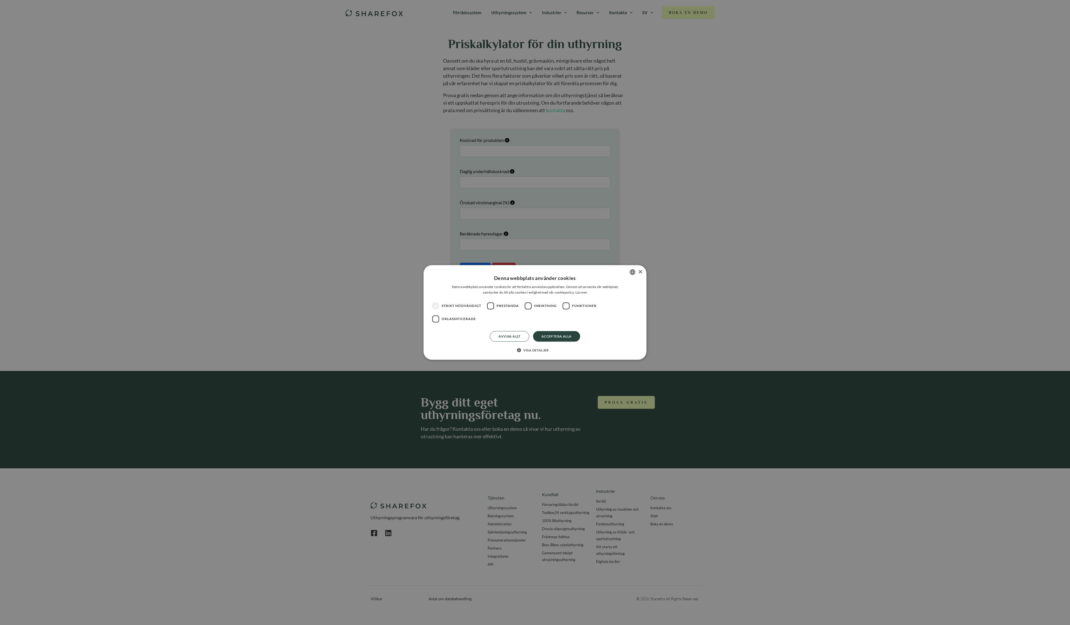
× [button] (640, 272)
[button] (535, 350)
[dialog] (535, 312)
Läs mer (581, 292)
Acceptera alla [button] (556, 336)
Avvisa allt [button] (509, 336)
